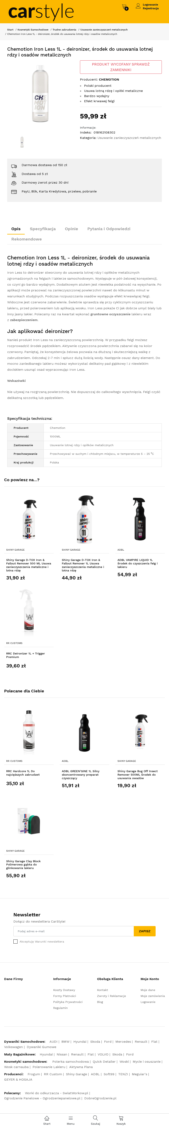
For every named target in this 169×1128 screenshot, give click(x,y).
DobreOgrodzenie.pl (100, 1098)
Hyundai (79, 1042)
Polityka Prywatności (68, 1002)
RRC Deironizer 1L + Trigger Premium (25, 655)
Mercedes (123, 1042)
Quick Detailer (104, 1062)
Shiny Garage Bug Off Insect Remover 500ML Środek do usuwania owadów (137, 774)
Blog (100, 1002)
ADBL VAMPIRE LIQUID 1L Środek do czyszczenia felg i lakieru (137, 563)
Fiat (154, 1042)
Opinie (71, 228)
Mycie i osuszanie (147, 1062)
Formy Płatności (64, 996)
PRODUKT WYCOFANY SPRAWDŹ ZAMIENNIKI (121, 67)
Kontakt (102, 990)
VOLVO (103, 1054)
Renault (141, 1042)
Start (10, 29)
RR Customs (14, 643)
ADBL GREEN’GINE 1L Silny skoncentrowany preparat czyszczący (80, 774)
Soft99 (109, 1074)
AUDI (53, 1042)
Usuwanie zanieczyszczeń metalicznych (104, 29)
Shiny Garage (15, 549)
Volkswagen (13, 1047)
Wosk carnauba (16, 1067)
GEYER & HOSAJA (18, 1079)
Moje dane (148, 990)
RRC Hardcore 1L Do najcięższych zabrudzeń (23, 772)
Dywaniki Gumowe (41, 1047)
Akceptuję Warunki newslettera (42, 941)
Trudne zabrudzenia (64, 29)
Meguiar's (139, 1074)
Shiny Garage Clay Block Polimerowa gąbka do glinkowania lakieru (23, 864)
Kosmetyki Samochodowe (33, 29)
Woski (124, 1062)
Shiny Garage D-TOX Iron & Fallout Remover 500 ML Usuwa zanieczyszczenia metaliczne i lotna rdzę (28, 565)
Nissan (62, 1054)
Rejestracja (151, 8)
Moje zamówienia (153, 996)
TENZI (123, 1074)
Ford (107, 1042)
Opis (16, 228)
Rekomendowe (26, 239)
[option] (40, 93)
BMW (65, 1042)
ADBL (120, 549)
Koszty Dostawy (64, 990)
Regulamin (60, 1008)
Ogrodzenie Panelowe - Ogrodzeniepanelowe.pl (42, 1098)
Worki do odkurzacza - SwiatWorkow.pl (56, 1093)
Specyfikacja (43, 228)
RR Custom (53, 1074)
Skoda (95, 1042)
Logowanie (150, 4)
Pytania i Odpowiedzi (108, 228)
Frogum (34, 1074)
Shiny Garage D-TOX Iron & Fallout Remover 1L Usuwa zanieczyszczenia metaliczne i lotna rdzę (83, 565)
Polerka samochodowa (70, 1062)
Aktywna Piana (81, 1067)
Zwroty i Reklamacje (111, 996)
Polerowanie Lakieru (49, 1067)
